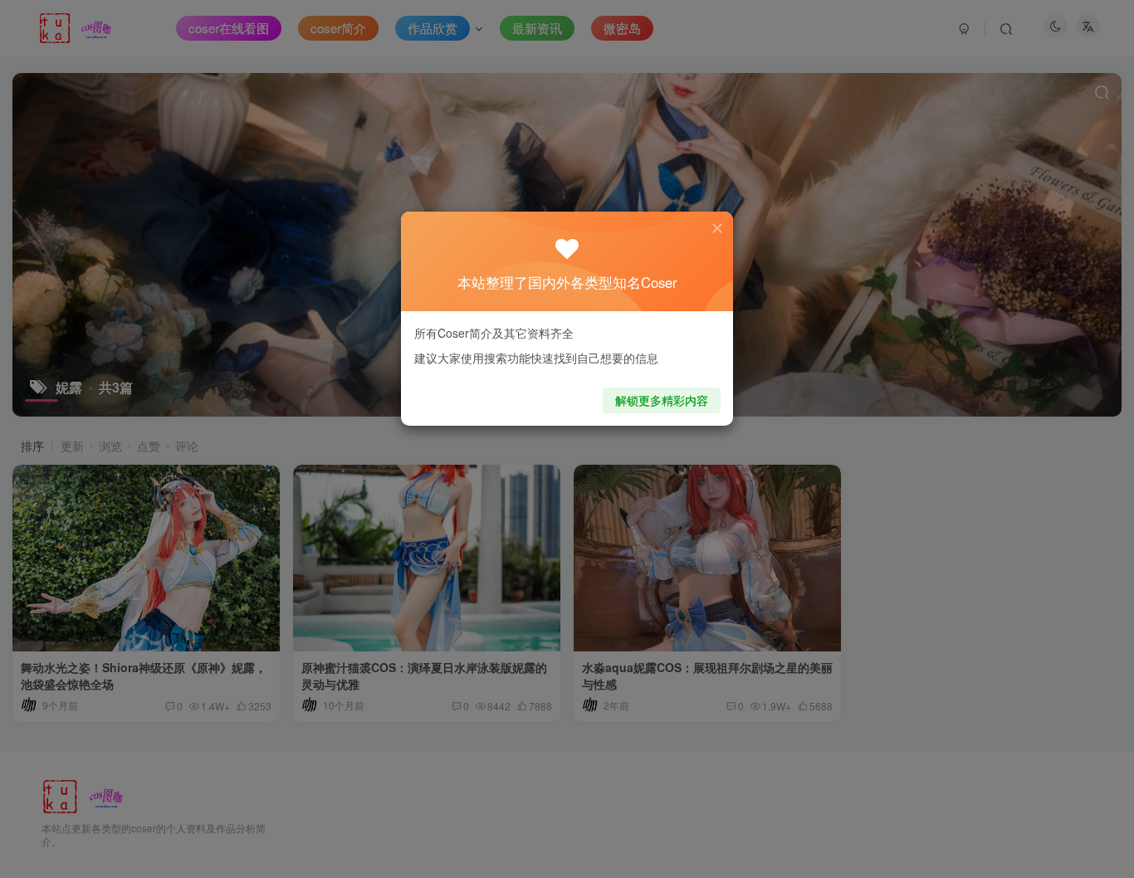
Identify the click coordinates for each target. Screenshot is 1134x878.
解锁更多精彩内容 (661, 400)
